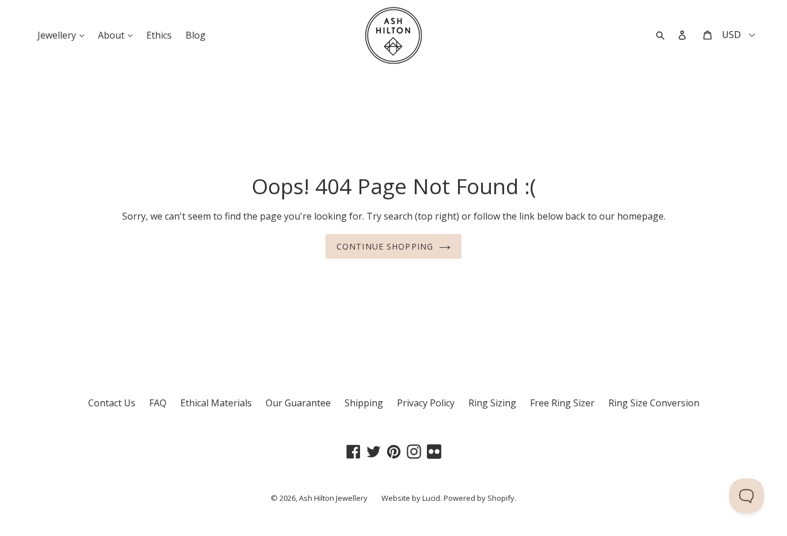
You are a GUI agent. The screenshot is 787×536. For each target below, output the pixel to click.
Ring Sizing (492, 403)
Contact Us (111, 403)
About (118, 34)
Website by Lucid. (411, 498)
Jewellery (63, 34)
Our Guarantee (298, 403)
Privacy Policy (426, 403)
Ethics (159, 35)
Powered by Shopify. (480, 498)
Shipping (364, 403)
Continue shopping (384, 246)
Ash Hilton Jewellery (333, 498)
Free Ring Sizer (562, 403)
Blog (196, 35)
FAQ (158, 403)
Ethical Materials (216, 403)
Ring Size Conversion (653, 403)
